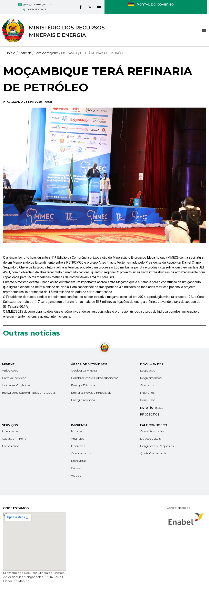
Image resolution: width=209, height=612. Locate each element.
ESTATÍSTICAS (151, 408)
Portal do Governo (155, 4)
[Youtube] (98, 7)
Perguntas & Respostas (157, 446)
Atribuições (10, 370)
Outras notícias (31, 333)
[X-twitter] (89, 7)
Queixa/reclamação (153, 453)
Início (11, 53)
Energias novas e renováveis (91, 392)
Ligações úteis (150, 438)
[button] (204, 30)
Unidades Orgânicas (16, 385)
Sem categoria (46, 53)
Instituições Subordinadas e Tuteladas (29, 392)
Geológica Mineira (84, 370)
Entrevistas (78, 461)
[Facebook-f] (80, 7)
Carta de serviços (14, 378)
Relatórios (147, 392)
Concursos (147, 400)
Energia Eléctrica (83, 385)
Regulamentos (150, 378)
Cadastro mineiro (14, 438)
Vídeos (76, 475)
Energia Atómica (83, 400)
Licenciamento (12, 431)
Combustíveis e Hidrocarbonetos (94, 378)
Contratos (147, 385)
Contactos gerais (152, 431)
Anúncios (77, 438)
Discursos (78, 446)
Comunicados (81, 453)
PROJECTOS (150, 414)
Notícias (25, 53)
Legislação (147, 370)
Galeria (76, 468)
